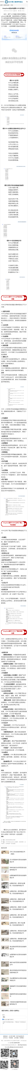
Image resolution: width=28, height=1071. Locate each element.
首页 (1, 5)
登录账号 (11, 1019)
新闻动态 (5, 1036)
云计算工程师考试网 (15, 1042)
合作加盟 (16, 1037)
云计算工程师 (12, 1036)
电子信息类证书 (20, 1036)
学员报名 (11, 1037)
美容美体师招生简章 (10, 839)
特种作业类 (6, 5)
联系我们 (22, 1037)
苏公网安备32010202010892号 (15, 1047)
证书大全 (5, 1037)
